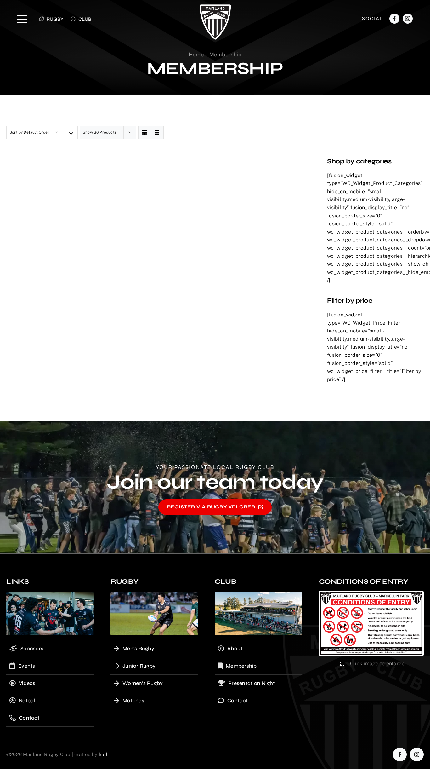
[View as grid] (145, 132)
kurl (103, 754)
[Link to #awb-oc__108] (22, 19)
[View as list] (157, 132)
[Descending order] (71, 132)
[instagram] (408, 19)
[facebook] (394, 19)
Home (196, 54)
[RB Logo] (215, 7)
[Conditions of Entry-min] (371, 593)
